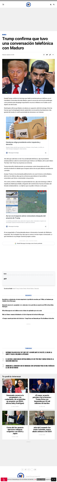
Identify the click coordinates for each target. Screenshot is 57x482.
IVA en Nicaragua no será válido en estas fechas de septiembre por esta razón (22, 310)
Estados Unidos (22, 288)
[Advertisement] (28, 19)
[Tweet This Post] (47, 54)
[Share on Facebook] (44, 54)
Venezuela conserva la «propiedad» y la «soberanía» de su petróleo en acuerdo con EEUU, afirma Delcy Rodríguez (27, 305)
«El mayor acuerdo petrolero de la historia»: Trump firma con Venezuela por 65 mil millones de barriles (28, 318)
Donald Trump (8, 98)
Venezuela (36, 288)
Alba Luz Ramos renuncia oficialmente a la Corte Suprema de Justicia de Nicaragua (23, 314)
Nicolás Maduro (30, 288)
